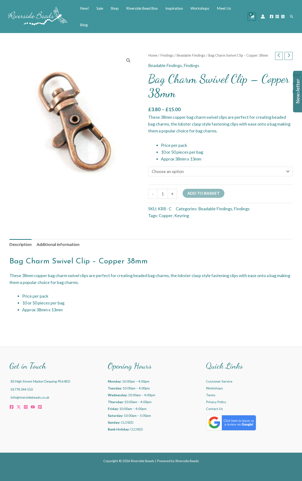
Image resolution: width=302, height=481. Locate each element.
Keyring (181, 215)
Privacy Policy (216, 402)
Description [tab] (20, 244)
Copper (166, 215)
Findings (167, 55)
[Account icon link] (263, 16)
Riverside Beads (187, 461)
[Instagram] (283, 16)
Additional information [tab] (58, 244)
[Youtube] (33, 407)
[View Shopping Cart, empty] (251, 17)
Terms (210, 395)
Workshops (214, 388)
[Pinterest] (277, 16)
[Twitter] (19, 407)
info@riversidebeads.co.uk (30, 397)
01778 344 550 (22, 389)
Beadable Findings (190, 55)
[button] (291, 16)
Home (152, 55)
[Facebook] (271, 16)
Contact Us (214, 409)
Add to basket (203, 193)
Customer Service (219, 381)
